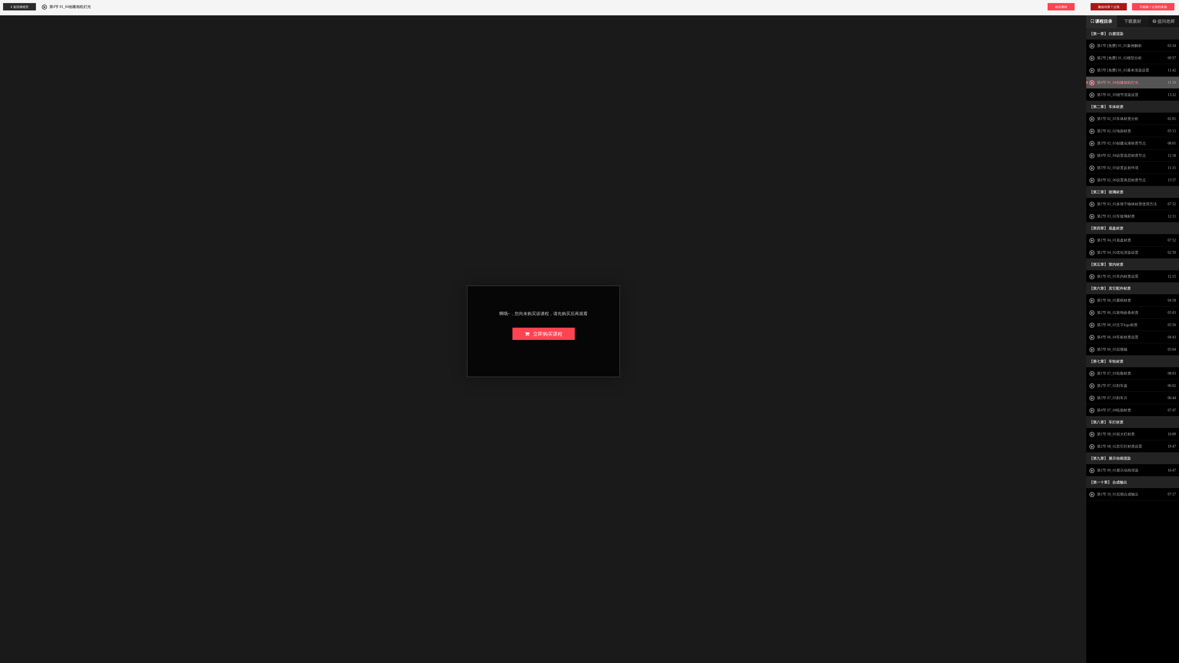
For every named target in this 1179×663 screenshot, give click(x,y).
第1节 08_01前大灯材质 (1115, 434)
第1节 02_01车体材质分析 (1117, 119)
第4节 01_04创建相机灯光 (1117, 82)
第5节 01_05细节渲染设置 (1117, 95)
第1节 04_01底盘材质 (1113, 240)
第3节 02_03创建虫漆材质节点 (1121, 143)
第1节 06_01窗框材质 (1113, 300)
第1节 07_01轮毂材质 (1113, 373)
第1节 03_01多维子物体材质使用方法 (1126, 204)
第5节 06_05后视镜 (1111, 349)
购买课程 (1061, 7)
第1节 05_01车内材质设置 (1117, 276)
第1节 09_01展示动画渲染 (1117, 470)
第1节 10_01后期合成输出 (1117, 494)
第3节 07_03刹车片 (1111, 398)
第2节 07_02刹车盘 (1111, 386)
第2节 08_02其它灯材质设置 (1119, 446)
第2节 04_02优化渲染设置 (1117, 252)
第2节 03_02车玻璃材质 (1115, 216)
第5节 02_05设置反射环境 (1117, 168)
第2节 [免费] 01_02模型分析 (1119, 58)
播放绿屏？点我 (1108, 7)
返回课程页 (20, 7)
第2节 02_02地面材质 (1113, 131)
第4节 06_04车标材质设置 (1117, 337)
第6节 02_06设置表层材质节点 (1121, 180)
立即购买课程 (545, 333)
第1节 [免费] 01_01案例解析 (1119, 46)
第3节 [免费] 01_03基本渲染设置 (1122, 70)
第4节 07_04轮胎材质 (1113, 410)
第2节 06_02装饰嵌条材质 (1117, 312)
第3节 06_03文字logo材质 (1117, 325)
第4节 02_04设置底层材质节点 (1121, 155)
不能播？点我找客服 (1153, 7)
